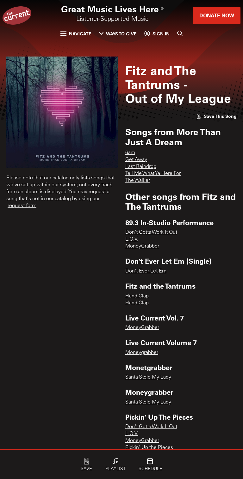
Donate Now (216, 15)
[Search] (180, 33)
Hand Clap (137, 296)
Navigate (80, 34)
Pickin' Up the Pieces (149, 447)
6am (130, 152)
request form (22, 205)
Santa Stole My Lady (148, 377)
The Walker (137, 180)
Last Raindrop (140, 166)
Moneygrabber (141, 352)
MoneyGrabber (142, 246)
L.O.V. (131, 239)
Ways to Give (121, 34)
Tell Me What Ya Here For (153, 173)
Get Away (136, 159)
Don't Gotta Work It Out (151, 232)
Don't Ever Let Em (145, 271)
